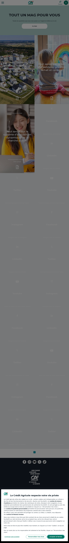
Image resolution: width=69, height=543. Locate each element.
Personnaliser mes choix (36, 537)
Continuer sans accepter (11, 537)
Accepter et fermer (56, 537)
